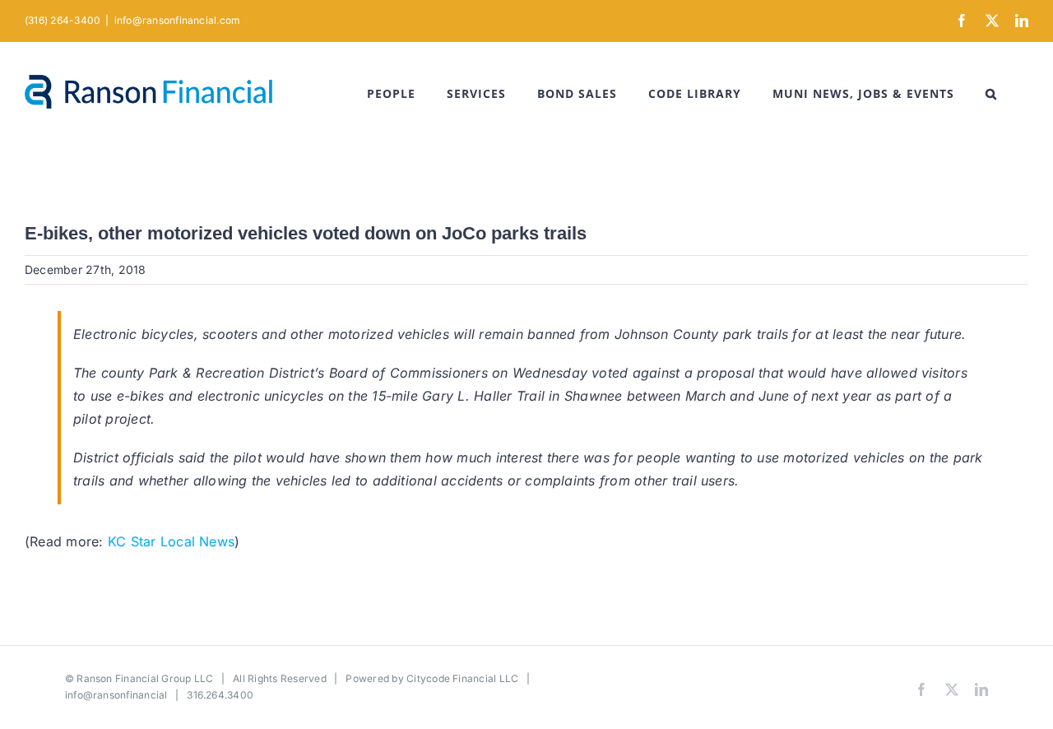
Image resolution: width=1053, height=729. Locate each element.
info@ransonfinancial (116, 695)
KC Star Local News (171, 541)
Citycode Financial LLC (462, 678)
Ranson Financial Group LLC (145, 678)
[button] (991, 94)
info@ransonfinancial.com (177, 20)
